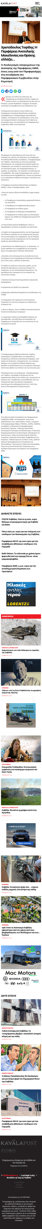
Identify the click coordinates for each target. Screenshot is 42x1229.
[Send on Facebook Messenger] (11, 91)
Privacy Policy (19, 1182)
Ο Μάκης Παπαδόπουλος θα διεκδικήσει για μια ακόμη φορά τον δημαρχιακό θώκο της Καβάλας (20, 1079)
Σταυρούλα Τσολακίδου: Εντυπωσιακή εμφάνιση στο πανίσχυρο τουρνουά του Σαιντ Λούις (19, 769)
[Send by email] (19, 91)
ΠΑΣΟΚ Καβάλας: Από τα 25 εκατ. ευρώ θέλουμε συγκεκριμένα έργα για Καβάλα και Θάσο (20, 522)
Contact (19, 1185)
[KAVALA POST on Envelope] (10, 1150)
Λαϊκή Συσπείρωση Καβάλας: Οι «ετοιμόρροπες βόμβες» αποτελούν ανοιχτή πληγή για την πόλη (21, 1033)
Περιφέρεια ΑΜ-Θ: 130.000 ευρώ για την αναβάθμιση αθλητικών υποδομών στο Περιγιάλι (20, 544)
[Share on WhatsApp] (15, 91)
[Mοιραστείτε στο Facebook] (7, 91)
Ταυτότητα (19, 1187)
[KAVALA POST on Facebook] (2, 1150)
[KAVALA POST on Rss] (13, 1150)
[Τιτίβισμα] (2, 91)
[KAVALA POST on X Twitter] (6, 1150)
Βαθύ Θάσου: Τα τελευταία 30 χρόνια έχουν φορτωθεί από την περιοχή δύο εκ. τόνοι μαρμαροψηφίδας (21, 556)
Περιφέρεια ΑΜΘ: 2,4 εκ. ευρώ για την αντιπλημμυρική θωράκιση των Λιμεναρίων (19, 568)
